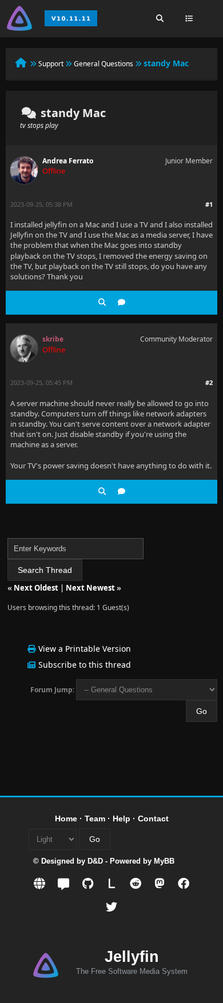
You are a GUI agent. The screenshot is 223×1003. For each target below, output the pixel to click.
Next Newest (90, 588)
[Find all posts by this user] (102, 302)
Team (95, 818)
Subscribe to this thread (84, 664)
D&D (95, 861)
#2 (209, 382)
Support (50, 64)
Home (66, 818)
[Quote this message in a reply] (121, 302)
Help (121, 818)
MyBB (164, 861)
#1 (209, 204)
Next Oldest (36, 588)
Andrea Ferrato (67, 161)
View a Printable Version (84, 648)
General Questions (103, 64)
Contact (153, 818)
